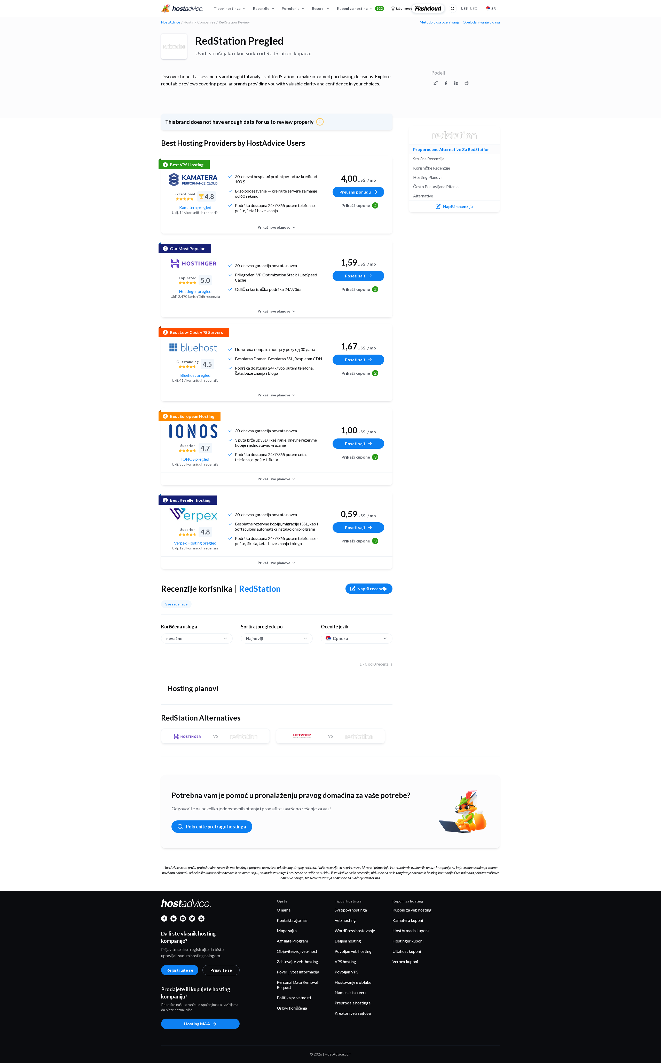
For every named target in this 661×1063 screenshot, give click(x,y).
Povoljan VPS (346, 971)
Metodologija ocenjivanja (440, 22)
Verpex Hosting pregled (195, 542)
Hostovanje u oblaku (353, 982)
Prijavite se (221, 970)
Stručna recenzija (428, 158)
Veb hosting (345, 920)
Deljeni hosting (348, 940)
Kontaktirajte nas (292, 920)
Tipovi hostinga (227, 8)
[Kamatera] (193, 179)
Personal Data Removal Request (297, 985)
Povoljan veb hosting (353, 951)
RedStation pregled (239, 41)
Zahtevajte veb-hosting (297, 961)
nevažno (174, 638)
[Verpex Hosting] (193, 515)
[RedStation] (174, 46)
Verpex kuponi (405, 961)
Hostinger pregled (195, 291)
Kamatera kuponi (407, 920)
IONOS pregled (195, 459)
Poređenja (291, 8)
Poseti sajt (355, 275)
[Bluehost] (193, 347)
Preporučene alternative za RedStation (451, 149)
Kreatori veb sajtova (353, 1013)
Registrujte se (180, 970)
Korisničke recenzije (431, 167)
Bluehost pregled (195, 375)
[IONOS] (193, 431)
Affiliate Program (292, 940)
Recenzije (261, 8)
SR (493, 8)
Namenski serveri (350, 992)
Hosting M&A (197, 1023)
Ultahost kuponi (406, 951)
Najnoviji (254, 638)
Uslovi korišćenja (292, 1007)
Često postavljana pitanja (436, 186)
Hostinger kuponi (407, 940)
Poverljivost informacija (298, 971)
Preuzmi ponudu (355, 191)
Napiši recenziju (372, 588)
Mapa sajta (287, 930)
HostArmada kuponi (410, 930)
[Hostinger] (193, 263)
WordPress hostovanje (355, 930)
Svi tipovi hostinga (351, 909)
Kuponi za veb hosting (411, 909)
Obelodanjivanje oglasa (481, 22)
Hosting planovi (427, 177)
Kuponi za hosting (360, 8)
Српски (340, 638)
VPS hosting (345, 961)
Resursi (318, 8)
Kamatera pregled (195, 207)
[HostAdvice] (182, 8)
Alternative (423, 195)
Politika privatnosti (294, 997)
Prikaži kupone (359, 205)
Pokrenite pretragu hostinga (216, 826)
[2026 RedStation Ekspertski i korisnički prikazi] (435, 83)
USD (469, 8)
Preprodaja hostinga (353, 1002)
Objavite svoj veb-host (297, 951)
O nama (283, 909)
